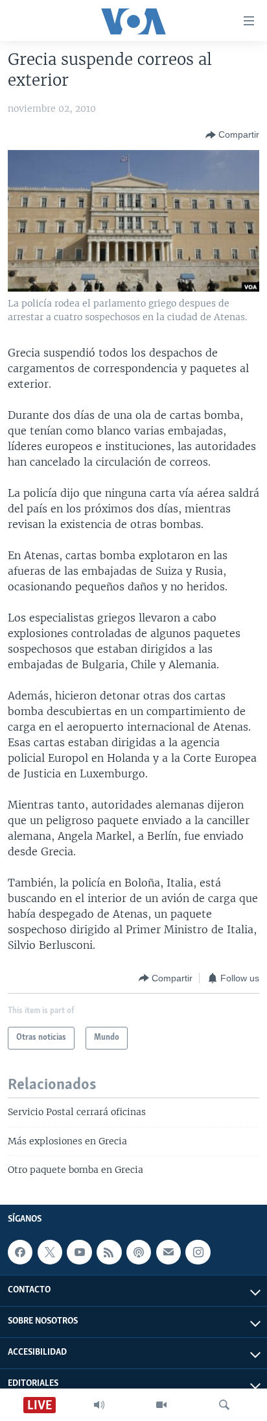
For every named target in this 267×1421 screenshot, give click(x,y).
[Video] (161, 1405)
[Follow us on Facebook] (20, 1252)
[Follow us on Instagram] (197, 1252)
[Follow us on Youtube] (79, 1252)
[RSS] (109, 1252)
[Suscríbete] (168, 1252)
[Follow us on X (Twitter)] (50, 1252)
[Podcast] (138, 1252)
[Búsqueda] (224, 1405)
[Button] (232, 135)
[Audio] (99, 1405)
